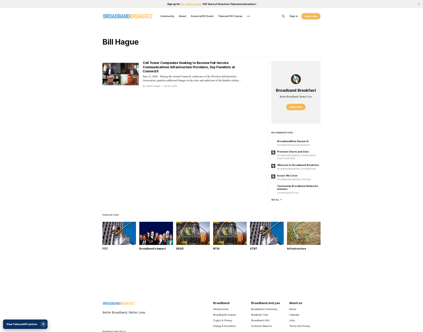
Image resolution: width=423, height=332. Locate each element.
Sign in (294, 16)
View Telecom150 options (21, 324)
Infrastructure (221, 309)
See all (275, 199)
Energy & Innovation (224, 326)
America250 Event (202, 16)
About (182, 16)
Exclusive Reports (261, 326)
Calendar (294, 314)
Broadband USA (260, 320)
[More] (248, 16)
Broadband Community (264, 309)
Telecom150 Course (230, 16)
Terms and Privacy (299, 326)
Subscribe (311, 16)
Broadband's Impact (224, 314)
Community (167, 16)
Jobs (292, 320)
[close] (419, 4)
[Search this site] (283, 16)
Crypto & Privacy (222, 320)
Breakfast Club (259, 314)
